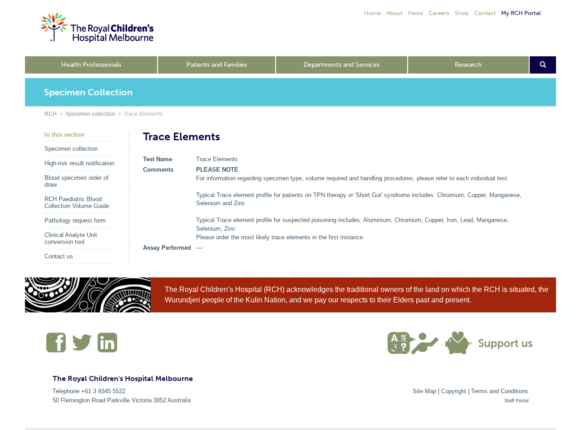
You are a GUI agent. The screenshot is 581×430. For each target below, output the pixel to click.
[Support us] (491, 341)
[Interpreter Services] (416, 341)
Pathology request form (75, 220)
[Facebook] (56, 346)
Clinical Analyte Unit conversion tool (70, 238)
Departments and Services (341, 65)
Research (468, 65)
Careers (438, 13)
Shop (462, 13)
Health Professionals (91, 65)
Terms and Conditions (499, 391)
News (415, 13)
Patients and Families (217, 65)
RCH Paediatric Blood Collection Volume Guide (76, 202)
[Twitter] (82, 346)
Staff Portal (516, 400)
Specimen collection (90, 114)
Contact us (58, 256)
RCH (50, 114)
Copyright (453, 391)
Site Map (424, 391)
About (394, 13)
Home (372, 13)
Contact (485, 13)
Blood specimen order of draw (76, 181)
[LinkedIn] (106, 346)
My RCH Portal (521, 13)
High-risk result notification (79, 163)
